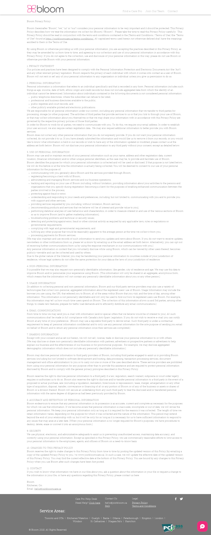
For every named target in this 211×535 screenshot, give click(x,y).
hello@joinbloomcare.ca (47, 489)
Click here (94, 503)
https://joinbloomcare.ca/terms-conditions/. (70, 39)
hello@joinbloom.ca (116, 503)
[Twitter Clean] (181, 499)
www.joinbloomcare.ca (91, 455)
